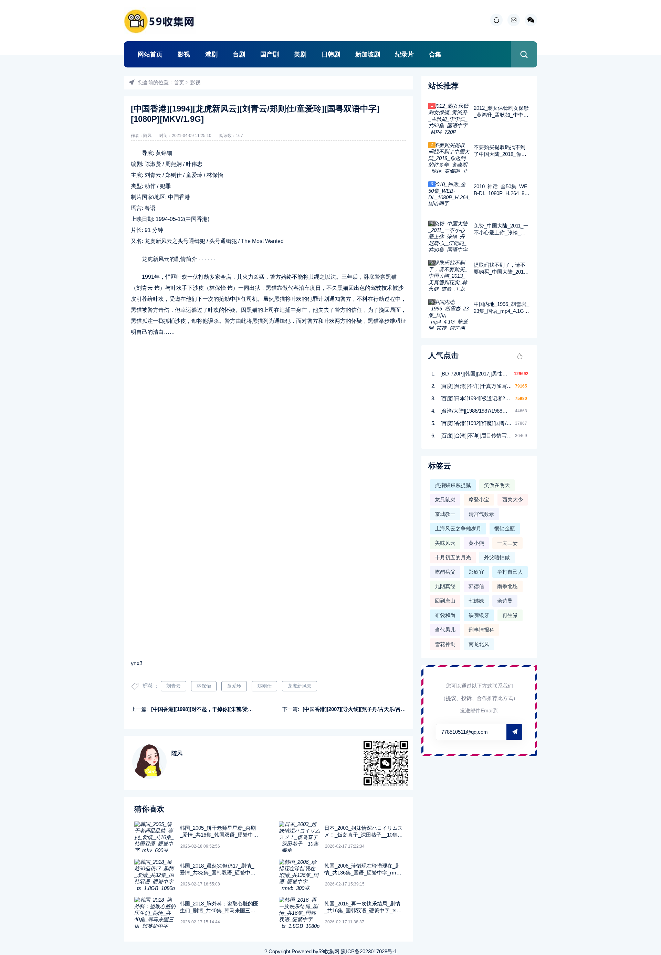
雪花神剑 (445, 644)
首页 (179, 82)
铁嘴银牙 (479, 615)
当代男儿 (445, 630)
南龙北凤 (479, 644)
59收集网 (328, 951)
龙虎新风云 (299, 686)
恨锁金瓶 (504, 528)
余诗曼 (505, 601)
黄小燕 (476, 543)
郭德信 (476, 586)
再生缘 (510, 615)
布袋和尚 (445, 615)
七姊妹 (476, 601)
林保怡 (204, 686)
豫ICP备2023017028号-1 (369, 951)
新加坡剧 (367, 54)
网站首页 (150, 54)
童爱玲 (234, 686)
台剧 (239, 54)
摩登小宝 (479, 499)
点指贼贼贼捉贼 (453, 485)
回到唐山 (445, 601)
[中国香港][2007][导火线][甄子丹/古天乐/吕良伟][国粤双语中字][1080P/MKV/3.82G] (398, 709)
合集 (435, 54)
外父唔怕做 (497, 557)
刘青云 (173, 686)
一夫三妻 (507, 543)
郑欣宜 (476, 572)
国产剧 (269, 54)
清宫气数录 (481, 514)
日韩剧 (331, 54)
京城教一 (445, 514)
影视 (184, 54)
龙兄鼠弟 (445, 499)
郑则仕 (264, 686)
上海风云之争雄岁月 (458, 528)
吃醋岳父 (445, 572)
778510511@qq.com (464, 732)
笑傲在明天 (497, 485)
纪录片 (404, 54)
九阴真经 (445, 586)
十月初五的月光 (453, 557)
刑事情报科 (481, 630)
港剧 (211, 54)
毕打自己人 (510, 572)
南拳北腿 (507, 586)
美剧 (300, 54)
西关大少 (512, 499)
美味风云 (445, 543)
